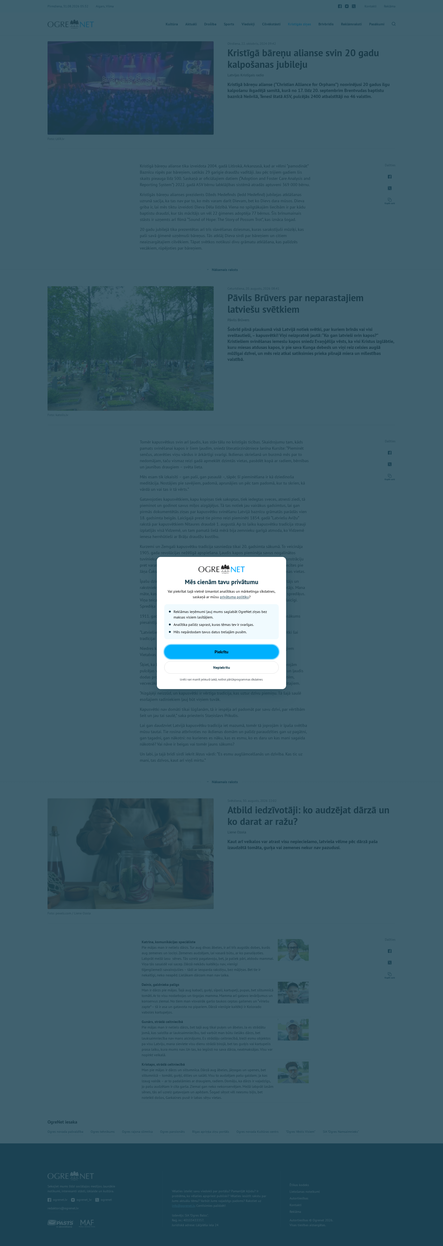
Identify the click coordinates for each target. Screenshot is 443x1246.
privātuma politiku (234, 597)
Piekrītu (221, 651)
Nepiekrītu (221, 667)
